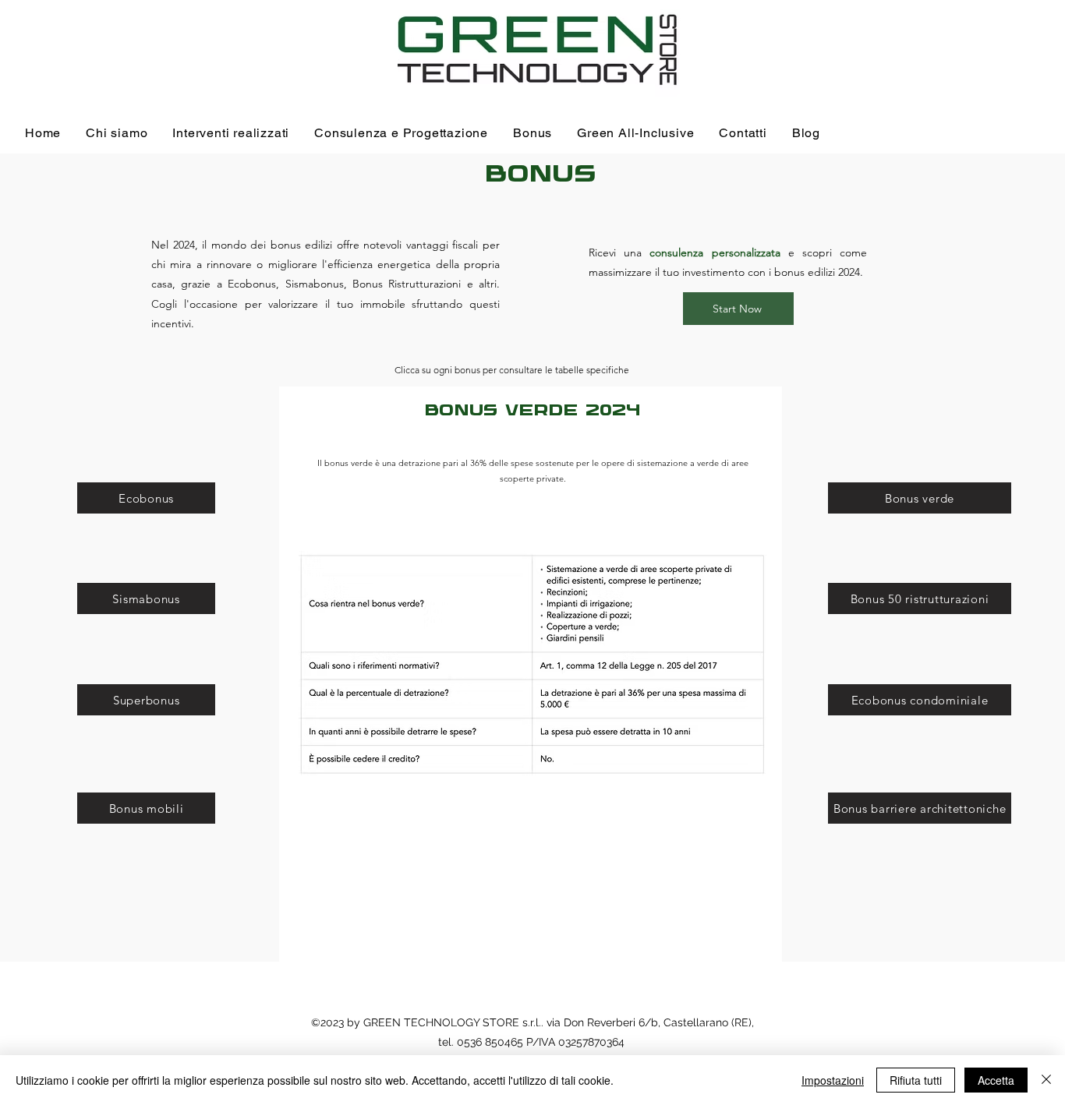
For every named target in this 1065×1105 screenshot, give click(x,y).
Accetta (996, 1080)
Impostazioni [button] (832, 1080)
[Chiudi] (1046, 1080)
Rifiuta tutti (916, 1080)
